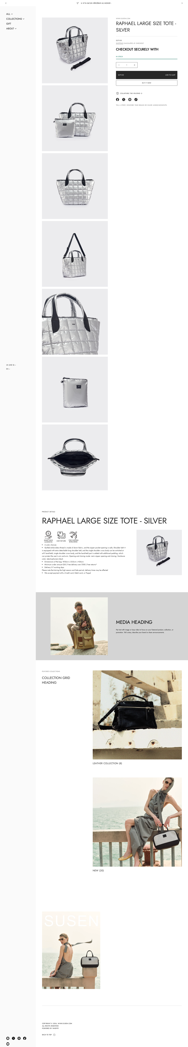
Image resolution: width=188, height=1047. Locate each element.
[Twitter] (13, 1038)
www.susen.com (123, 18)
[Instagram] (8, 1038)
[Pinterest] (19, 1038)
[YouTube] (8, 1044)
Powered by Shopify (50, 1028)
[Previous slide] (6, 3)
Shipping (119, 43)
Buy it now (146, 83)
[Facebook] (24, 1038)
